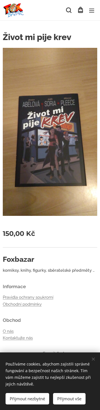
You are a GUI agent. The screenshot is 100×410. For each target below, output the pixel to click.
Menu (91, 10)
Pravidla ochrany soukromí (28, 297)
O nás (8, 331)
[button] (69, 10)
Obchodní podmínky (22, 304)
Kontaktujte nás (18, 337)
